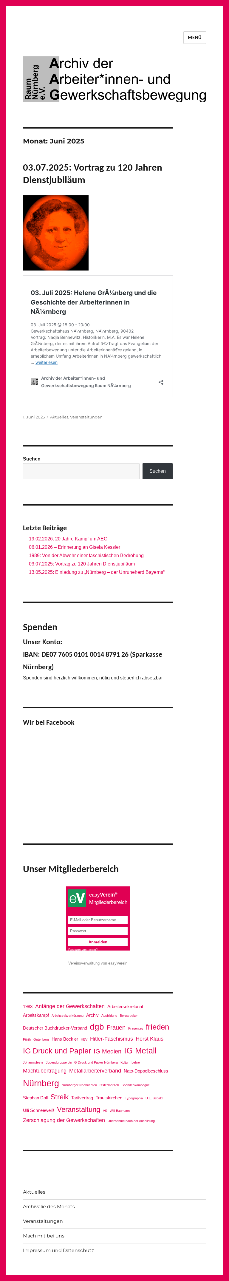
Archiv (92, 1015)
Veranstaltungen (86, 417)
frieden (157, 1026)
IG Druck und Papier (57, 1051)
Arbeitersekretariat (125, 1006)
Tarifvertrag (82, 1097)
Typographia (134, 1098)
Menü (195, 37)
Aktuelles (59, 417)
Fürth (27, 1039)
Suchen (32, 458)
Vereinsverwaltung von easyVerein (97, 963)
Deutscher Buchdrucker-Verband (55, 1027)
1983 (28, 1006)
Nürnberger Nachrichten (79, 1085)
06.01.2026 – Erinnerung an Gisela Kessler (74, 547)
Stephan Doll (35, 1097)
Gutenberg (41, 1039)
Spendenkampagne (136, 1085)
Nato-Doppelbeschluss (146, 1070)
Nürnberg (41, 1083)
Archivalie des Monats (49, 1206)
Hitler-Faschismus (111, 1039)
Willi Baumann (120, 1110)
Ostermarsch (109, 1085)
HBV (84, 1039)
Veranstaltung (78, 1109)
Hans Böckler (65, 1039)
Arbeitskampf (36, 1015)
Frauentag (135, 1028)
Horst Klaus (149, 1039)
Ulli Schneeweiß (38, 1110)
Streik (59, 1097)
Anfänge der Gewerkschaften (70, 1006)
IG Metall (140, 1050)
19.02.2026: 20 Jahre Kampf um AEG (68, 538)
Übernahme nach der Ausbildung (131, 1121)
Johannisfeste (33, 1062)
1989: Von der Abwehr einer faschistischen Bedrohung (86, 555)
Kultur (124, 1062)
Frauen (116, 1027)
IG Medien (107, 1051)
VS (105, 1110)
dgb (97, 1026)
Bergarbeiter (129, 1015)
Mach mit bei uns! (44, 1236)
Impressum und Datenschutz (58, 1250)
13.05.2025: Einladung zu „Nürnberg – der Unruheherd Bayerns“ (97, 572)
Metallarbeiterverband (95, 1071)
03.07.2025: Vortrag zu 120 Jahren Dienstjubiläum (82, 563)
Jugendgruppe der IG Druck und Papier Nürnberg (82, 1062)
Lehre (135, 1062)
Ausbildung (109, 1015)
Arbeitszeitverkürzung (67, 1015)
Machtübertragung (44, 1071)
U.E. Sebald (154, 1098)
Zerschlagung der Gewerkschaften (64, 1120)
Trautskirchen (109, 1097)
